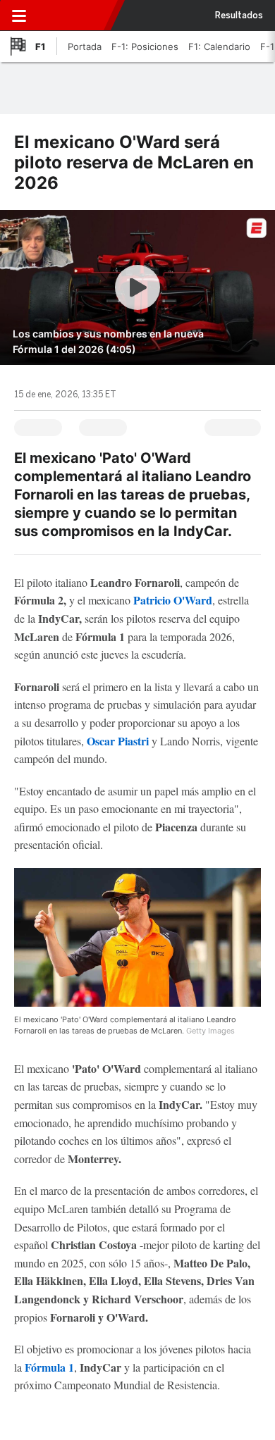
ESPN (73, 15)
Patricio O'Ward (172, 600)
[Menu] (19, 15)
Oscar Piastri (118, 741)
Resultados (239, 15)
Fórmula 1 (49, 1367)
